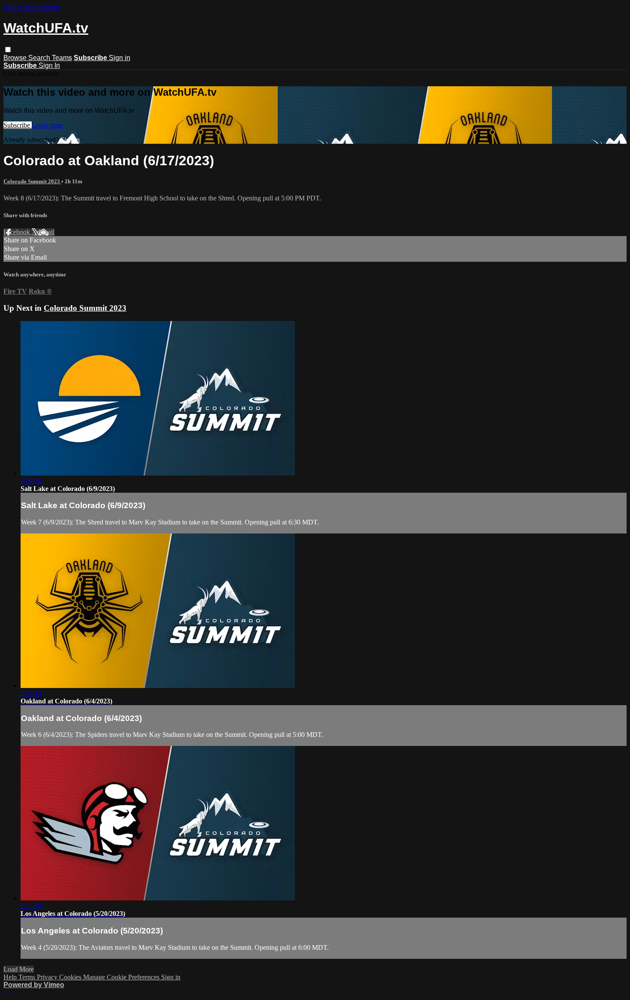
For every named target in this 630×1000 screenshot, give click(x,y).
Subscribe (17, 125)
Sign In (49, 65)
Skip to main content (31, 7)
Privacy (48, 977)
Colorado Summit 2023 (32, 181)
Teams (62, 57)
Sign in (119, 57)
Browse (15, 57)
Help (10, 977)
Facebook (17, 232)
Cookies (71, 977)
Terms (27, 977)
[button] (8, 49)
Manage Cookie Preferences (122, 977)
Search (40, 57)
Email (46, 232)
